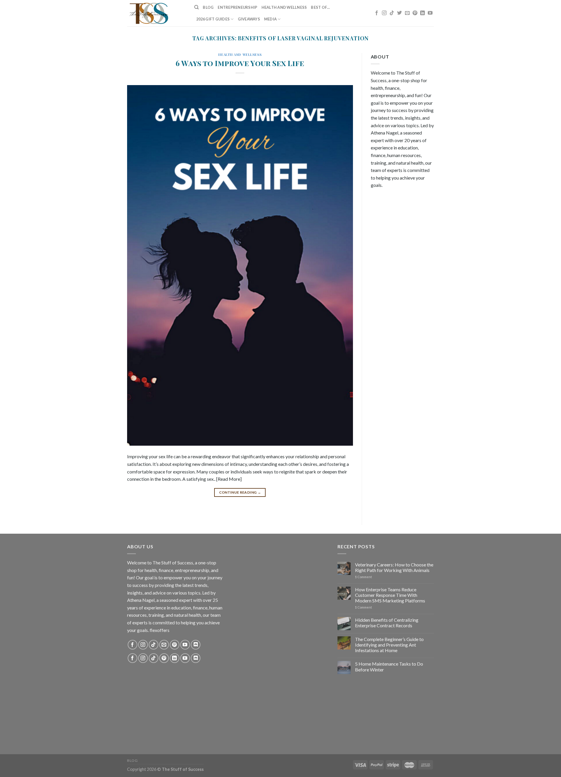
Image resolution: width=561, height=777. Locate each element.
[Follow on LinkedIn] (422, 13)
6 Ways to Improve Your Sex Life (240, 63)
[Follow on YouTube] (430, 13)
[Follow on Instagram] (384, 13)
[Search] (196, 7)
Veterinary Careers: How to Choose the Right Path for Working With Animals (394, 567)
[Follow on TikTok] (391, 13)
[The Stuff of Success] (156, 13)
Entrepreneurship (237, 7)
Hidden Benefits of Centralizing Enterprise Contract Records (386, 622)
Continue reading (240, 492)
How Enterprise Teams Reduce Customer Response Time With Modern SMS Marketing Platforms (390, 595)
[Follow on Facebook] (376, 13)
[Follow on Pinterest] (415, 13)
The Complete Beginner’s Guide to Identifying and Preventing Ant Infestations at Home (389, 644)
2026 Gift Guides (213, 19)
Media (270, 19)
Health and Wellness (284, 7)
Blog (208, 7)
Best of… (320, 7)
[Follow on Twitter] (399, 13)
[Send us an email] (407, 13)
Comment (363, 577)
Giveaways (249, 19)
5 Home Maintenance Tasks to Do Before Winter (389, 666)
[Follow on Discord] (195, 644)
